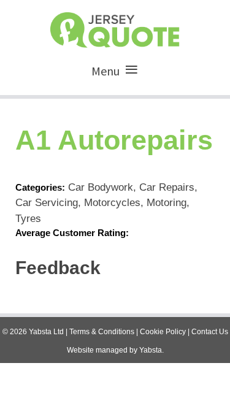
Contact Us (209, 331)
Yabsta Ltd (46, 331)
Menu (105, 70)
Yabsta (150, 350)
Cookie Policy (163, 331)
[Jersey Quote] (115, 27)
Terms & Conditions (101, 331)
